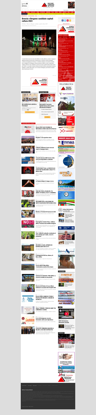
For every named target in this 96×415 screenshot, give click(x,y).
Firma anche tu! (30, 112)
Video (68, 12)
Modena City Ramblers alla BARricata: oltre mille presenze (59, 13)
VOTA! (47, 117)
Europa (56, 12)
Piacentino (42, 12)
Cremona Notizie (24, 385)
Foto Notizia (62, 271)
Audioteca (61, 333)
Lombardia (48, 12)
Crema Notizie (30, 385)
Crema (37, 12)
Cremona (28, 12)
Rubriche (64, 12)
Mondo (60, 12)
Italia (52, 12)
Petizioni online (26, 92)
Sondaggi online (43, 92)
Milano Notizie (35, 385)
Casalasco (33, 12)
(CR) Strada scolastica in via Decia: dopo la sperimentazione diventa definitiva (37, 13)
